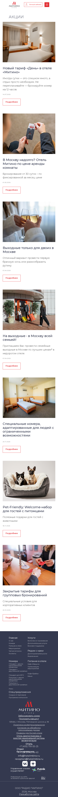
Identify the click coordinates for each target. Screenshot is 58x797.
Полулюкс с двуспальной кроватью (18, 684)
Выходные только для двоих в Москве (28, 250)
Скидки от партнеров (17, 695)
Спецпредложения (20, 692)
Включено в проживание (38, 641)
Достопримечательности (37, 654)
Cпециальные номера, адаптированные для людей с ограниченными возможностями (28, 429)
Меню (30, 676)
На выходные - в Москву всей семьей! (27, 338)
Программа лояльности (18, 697)
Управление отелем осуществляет (20, 769)
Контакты (12, 653)
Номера (12, 643)
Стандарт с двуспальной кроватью (18, 670)
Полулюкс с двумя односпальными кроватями (16, 679)
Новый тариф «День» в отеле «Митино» (27, 70)
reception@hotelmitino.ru (29, 759)
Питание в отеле (15, 646)
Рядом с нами (36, 651)
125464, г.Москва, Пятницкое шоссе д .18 (29, 722)
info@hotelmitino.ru (29, 756)
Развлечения (33, 656)
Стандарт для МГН (16, 675)
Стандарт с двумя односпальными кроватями (16, 665)
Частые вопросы (15, 651)
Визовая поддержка (36, 646)
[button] (29, 794)
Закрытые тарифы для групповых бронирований (25, 593)
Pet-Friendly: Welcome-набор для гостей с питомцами (27, 509)
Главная (13, 638)
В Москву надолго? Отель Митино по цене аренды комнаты (24, 164)
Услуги (31, 638)
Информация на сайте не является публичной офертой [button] (23, 777)
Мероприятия (14, 648)
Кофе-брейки (33, 674)
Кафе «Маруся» (34, 664)
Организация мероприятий (33, 667)
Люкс (11, 689)
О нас (11, 641)
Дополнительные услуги (37, 643)
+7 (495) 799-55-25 (28, 746)
